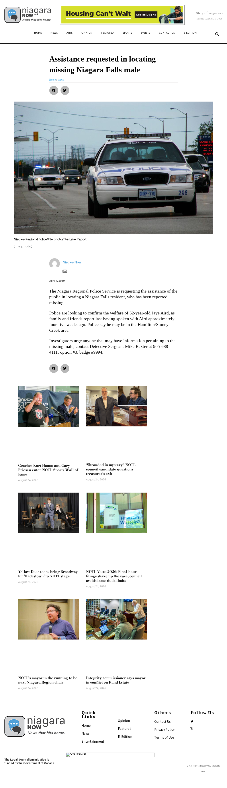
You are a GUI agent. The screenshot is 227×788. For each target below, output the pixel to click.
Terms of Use (164, 737)
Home (86, 725)
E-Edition (125, 736)
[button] (217, 34)
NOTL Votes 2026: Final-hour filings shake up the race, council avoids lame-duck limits (114, 576)
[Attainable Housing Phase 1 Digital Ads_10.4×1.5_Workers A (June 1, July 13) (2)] (122, 14)
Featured (124, 728)
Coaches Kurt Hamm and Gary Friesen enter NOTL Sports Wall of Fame (48, 470)
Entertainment (93, 741)
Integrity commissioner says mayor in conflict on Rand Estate (116, 680)
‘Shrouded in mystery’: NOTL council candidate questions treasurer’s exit (110, 469)
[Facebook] (192, 721)
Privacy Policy (164, 729)
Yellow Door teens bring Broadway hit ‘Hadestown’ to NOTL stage (48, 574)
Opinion (124, 720)
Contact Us (162, 721)
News (86, 733)
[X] (192, 728)
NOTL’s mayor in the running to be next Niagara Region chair (47, 680)
